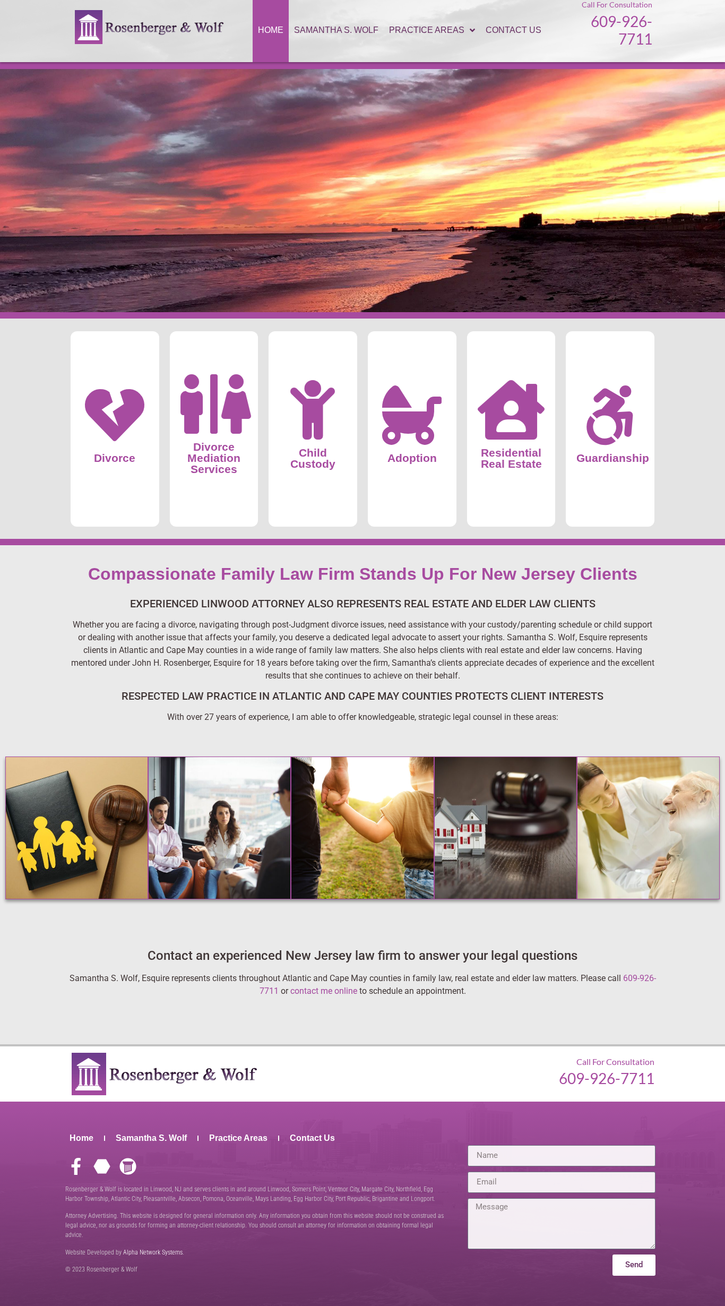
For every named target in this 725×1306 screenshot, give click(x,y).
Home (81, 1137)
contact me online (323, 991)
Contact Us (312, 1137)
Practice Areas (238, 1137)
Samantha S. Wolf (151, 1137)
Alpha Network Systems (153, 1252)
